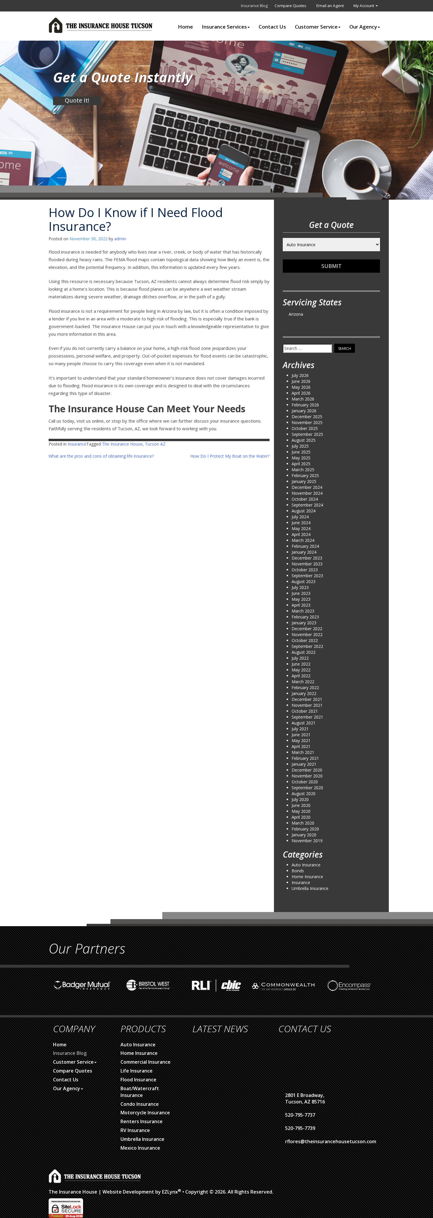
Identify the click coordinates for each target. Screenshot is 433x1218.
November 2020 (307, 776)
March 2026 (303, 399)
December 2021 (307, 699)
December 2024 (307, 487)
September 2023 (307, 575)
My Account (364, 5)
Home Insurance (307, 876)
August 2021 (303, 723)
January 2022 (304, 693)
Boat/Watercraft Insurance (139, 1091)
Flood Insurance (138, 1079)
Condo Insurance (139, 1104)
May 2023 (301, 599)
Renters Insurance (141, 1121)
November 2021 (307, 705)
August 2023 (303, 581)
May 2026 (301, 387)
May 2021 (301, 740)
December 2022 (307, 628)
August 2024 (303, 511)
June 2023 (301, 593)
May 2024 (301, 528)
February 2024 (305, 546)
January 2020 (304, 835)
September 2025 (307, 434)
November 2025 (307, 422)
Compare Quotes (290, 5)
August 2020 (303, 793)
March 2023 (303, 611)
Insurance (77, 444)
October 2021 (305, 711)
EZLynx (170, 1192)
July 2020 (300, 799)
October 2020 (305, 782)
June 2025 (301, 452)
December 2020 (307, 770)
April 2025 (301, 463)
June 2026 (301, 381)
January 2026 (304, 410)
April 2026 (301, 393)
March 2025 (303, 469)
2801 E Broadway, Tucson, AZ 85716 (305, 1098)
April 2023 (301, 605)
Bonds (298, 870)
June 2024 (301, 522)
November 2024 (307, 493)
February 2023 (305, 617)
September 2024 (307, 505)
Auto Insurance (306, 865)
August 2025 (303, 440)
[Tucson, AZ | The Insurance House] (102, 25)
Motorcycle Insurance (145, 1112)
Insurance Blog (254, 5)
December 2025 (307, 416)
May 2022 (301, 670)
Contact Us (272, 27)
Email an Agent (330, 5)
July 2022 (300, 658)
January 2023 (304, 622)
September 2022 (307, 646)
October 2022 (305, 640)
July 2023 (300, 587)
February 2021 (305, 758)
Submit (331, 265)
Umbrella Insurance (310, 888)
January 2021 (304, 764)
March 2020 (303, 823)
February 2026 (305, 405)
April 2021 (301, 746)
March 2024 (303, 540)
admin (120, 238)
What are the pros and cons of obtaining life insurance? (101, 456)
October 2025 (305, 428)
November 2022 (307, 634)
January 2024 (304, 552)
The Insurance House (122, 444)
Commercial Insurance (145, 1062)
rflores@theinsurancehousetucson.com (330, 1141)
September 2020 (307, 787)
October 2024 (305, 499)
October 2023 (305, 569)
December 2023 (307, 558)
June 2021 (301, 734)
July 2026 (300, 375)
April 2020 (301, 817)
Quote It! (77, 100)
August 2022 (303, 652)
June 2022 (301, 664)
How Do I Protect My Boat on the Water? (230, 456)
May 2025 (301, 458)
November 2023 (307, 564)
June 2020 (301, 805)
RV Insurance (135, 1130)
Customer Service (316, 27)
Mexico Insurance (140, 1148)
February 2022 (305, 687)
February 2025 (305, 475)
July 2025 (300, 446)
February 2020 (305, 829)
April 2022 (301, 675)
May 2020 (301, 811)
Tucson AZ (155, 444)
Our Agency (363, 27)
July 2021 (300, 729)
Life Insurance (136, 1071)
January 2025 (304, 481)
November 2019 (307, 840)
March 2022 (303, 681)
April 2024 (301, 534)
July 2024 (300, 516)
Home (185, 27)
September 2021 (307, 717)
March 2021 (303, 752)
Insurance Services (224, 27)
